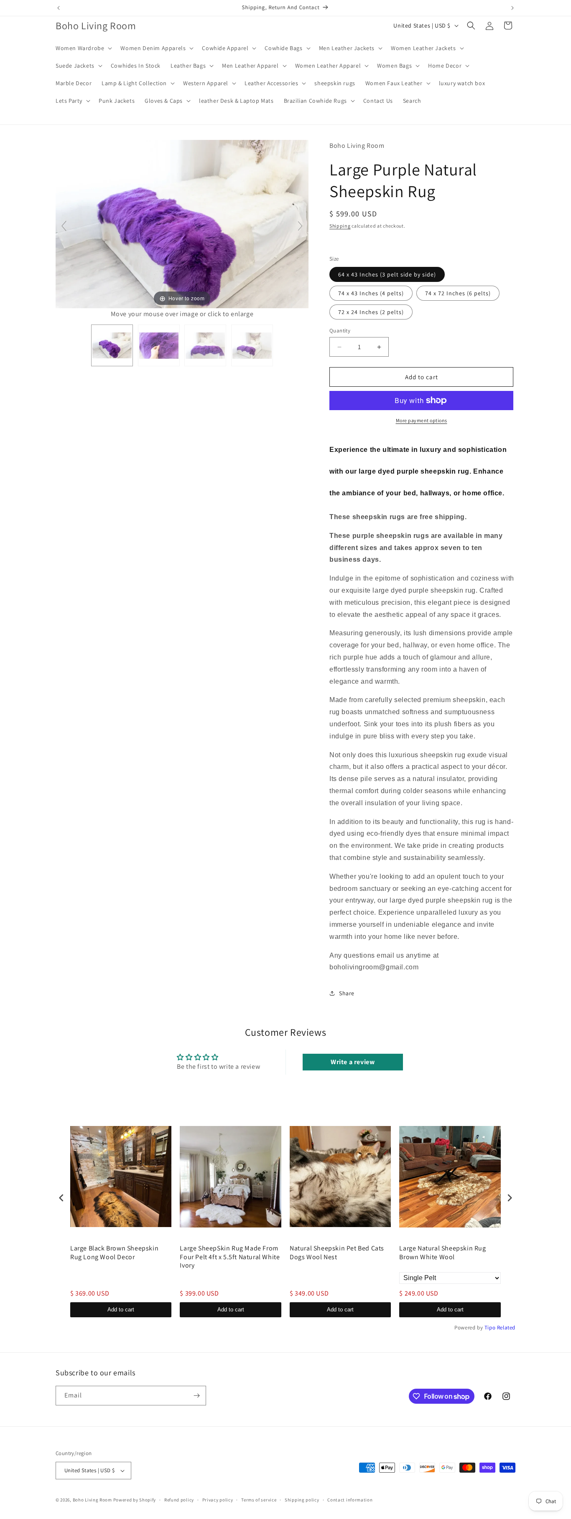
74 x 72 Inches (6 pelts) (458, 293)
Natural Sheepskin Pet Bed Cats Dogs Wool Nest (337, 1252)
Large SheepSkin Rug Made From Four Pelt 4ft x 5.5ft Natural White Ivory (230, 1257)
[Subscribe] (196, 1395)
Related (506, 1327)
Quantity (339, 330)
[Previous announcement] (58, 8)
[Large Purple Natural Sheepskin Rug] (112, 345)
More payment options (421, 420)
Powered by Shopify (134, 1500)
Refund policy (179, 1500)
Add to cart (120, 1309)
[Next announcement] (512, 8)
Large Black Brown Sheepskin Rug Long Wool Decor (114, 1252)
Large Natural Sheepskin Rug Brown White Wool (442, 1252)
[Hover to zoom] (182, 223)
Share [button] (346, 993)
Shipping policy (302, 1500)
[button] (83, 48)
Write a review (353, 1061)
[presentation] (61, 1197)
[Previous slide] (64, 226)
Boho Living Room (92, 1500)
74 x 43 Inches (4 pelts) (371, 293)
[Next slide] (300, 226)
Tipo (489, 1327)
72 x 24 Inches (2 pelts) (371, 312)
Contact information (349, 1500)
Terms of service (258, 1500)
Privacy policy (217, 1500)
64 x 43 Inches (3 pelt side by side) (387, 274)
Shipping (340, 226)
